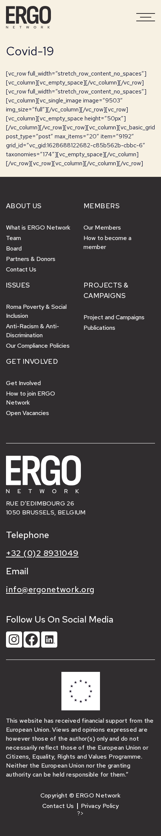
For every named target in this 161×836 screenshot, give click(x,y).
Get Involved (23, 383)
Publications (99, 328)
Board (14, 248)
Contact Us (21, 269)
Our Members (102, 227)
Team (13, 238)
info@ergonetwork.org (50, 589)
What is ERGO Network (38, 227)
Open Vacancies (27, 413)
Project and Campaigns (114, 317)
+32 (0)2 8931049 (42, 553)
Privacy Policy (100, 806)
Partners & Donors (30, 259)
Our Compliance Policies (38, 346)
